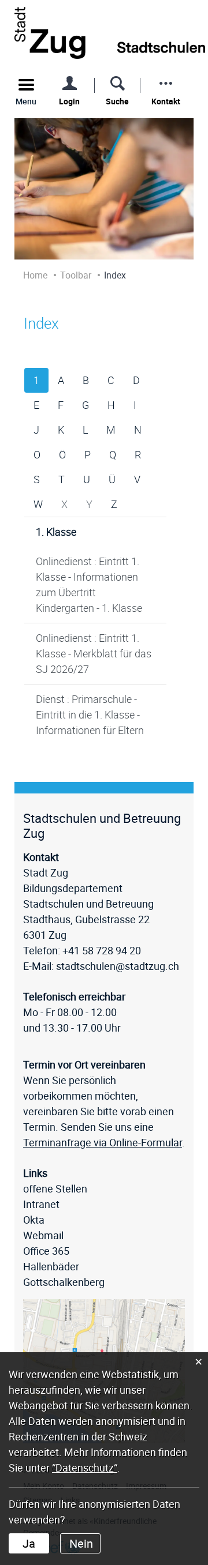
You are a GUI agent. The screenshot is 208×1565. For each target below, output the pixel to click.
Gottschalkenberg (64, 1282)
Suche (117, 101)
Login (69, 101)
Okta (33, 1220)
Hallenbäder (51, 1266)
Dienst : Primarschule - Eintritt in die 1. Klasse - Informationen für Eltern (90, 714)
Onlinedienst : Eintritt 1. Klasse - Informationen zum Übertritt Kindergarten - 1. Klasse (89, 584)
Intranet (41, 1204)
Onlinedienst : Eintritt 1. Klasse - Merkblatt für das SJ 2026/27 (93, 653)
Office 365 (46, 1251)
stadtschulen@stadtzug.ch (117, 966)
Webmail (43, 1235)
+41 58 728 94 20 (101, 950)
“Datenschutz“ (84, 1467)
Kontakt (165, 101)
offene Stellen (55, 1188)
